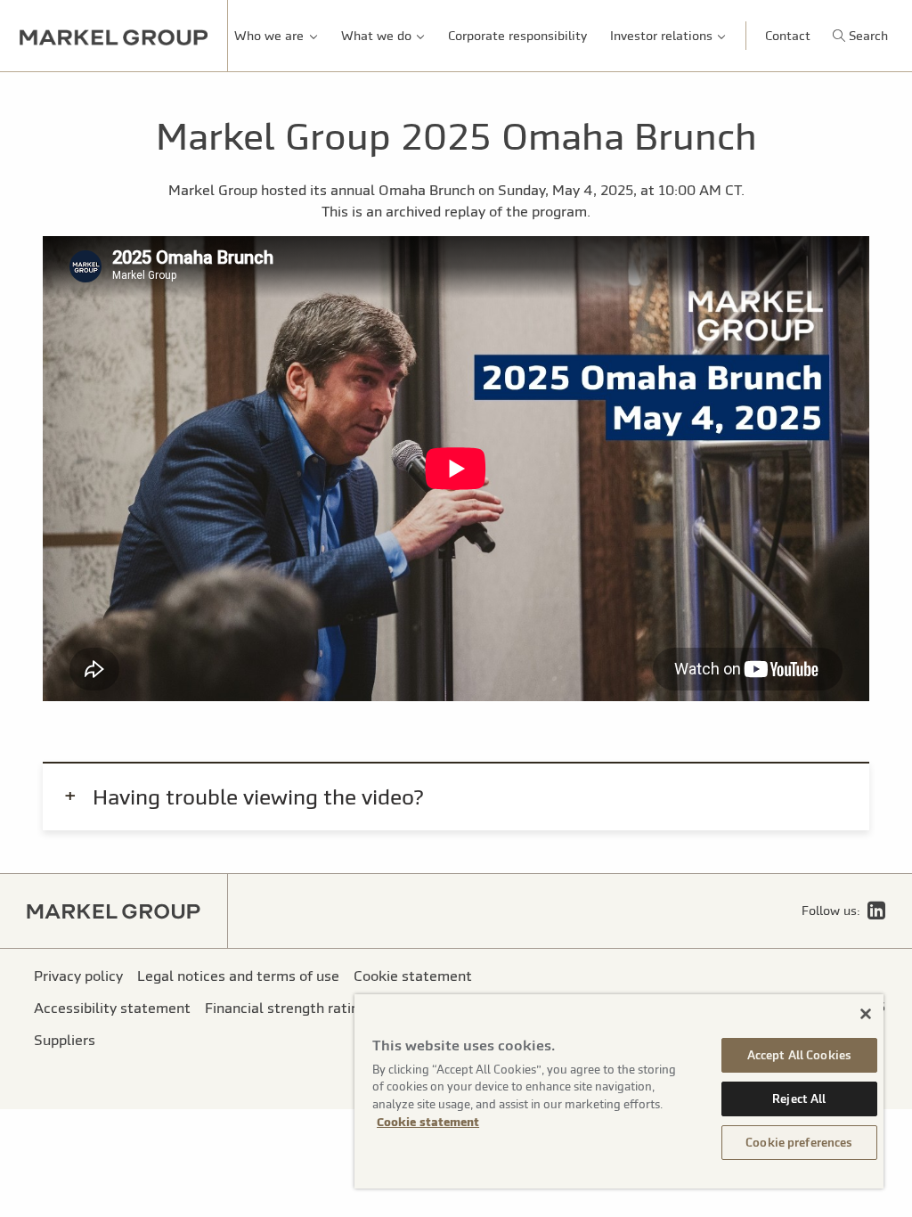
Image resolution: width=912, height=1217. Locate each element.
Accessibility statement (112, 1008)
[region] (619, 1091)
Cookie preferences (798, 1142)
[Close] (865, 1014)
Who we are (269, 36)
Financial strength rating (286, 1008)
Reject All (799, 1099)
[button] (860, 35)
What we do (376, 36)
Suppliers (64, 1040)
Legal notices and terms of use (238, 976)
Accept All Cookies (799, 1055)
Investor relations (661, 36)
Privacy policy (78, 976)
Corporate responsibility (517, 36)
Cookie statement (428, 1122)
